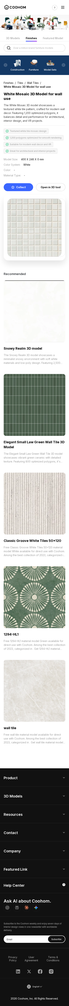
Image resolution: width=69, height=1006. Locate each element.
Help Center (14, 885)
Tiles (20, 82)
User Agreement (31, 959)
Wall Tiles (33, 82)
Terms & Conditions (53, 959)
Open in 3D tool (51, 187)
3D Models (13, 38)
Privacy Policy (12, 959)
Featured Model (53, 38)
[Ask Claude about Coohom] (26, 907)
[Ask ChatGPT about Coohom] (7, 907)
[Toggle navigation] (63, 7)
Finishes (31, 38)
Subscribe (56, 939)
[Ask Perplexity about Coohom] (17, 907)
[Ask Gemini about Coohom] (36, 907)
